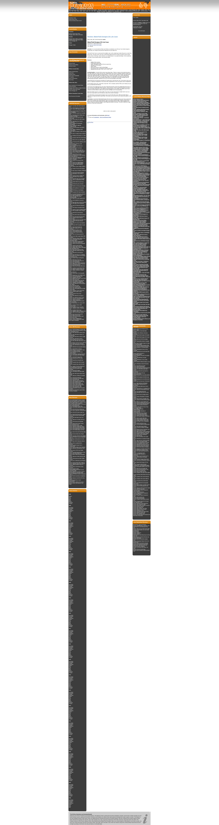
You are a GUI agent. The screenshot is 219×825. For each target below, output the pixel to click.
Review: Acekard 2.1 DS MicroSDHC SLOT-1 (140, 348)
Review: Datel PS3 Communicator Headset (76, 213)
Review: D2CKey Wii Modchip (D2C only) (141, 402)
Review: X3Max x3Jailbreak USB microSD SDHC (76, 130)
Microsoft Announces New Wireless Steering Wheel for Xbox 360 (141, 183)
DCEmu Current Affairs (92, 9)
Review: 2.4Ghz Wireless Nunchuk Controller (140, 333)
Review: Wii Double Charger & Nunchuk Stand (141, 417)
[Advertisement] (100, 24)
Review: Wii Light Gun (137, 435)
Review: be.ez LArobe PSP (74, 286)
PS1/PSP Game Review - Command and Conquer (141, 118)
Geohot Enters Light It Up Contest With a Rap (141, 303)
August (70, 496)
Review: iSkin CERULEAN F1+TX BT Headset (76, 439)
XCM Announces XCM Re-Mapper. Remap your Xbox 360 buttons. (140, 279)
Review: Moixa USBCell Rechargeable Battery (77, 455)
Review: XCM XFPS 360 (74, 379)
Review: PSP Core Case (74, 279)
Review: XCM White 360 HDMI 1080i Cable (76, 372)
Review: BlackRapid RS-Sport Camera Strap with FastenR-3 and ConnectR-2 (77, 400)
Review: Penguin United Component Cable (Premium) (140, 490)
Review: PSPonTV (72, 272)
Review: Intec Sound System (75, 287)
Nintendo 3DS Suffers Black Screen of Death (141, 239)
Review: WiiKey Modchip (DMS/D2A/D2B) (138, 409)
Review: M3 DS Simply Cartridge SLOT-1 (141, 484)
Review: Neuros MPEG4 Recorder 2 (76, 482)
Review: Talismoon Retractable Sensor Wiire (141, 390)
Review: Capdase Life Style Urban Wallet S (141, 473)
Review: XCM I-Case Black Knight (140, 441)
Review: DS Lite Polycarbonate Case (140, 469)
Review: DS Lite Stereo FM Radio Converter (140, 458)
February (71, 502)
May (70, 499)
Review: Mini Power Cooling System (76, 241)
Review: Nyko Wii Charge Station (140, 426)
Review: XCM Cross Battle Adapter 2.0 (77, 157)
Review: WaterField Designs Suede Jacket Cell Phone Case (76, 424)
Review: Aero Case (73, 317)
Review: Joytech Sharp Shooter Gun (140, 419)
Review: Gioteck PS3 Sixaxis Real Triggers (76, 161)
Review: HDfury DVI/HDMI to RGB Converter (76, 467)
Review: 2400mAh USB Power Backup (77, 463)
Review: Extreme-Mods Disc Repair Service (76, 434)
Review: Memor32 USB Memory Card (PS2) (77, 449)
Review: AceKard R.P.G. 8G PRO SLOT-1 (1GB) (141, 380)
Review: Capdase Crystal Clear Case (76, 267)
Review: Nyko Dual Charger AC (75, 226)
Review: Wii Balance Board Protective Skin (141, 364)
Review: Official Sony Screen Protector (77, 263)
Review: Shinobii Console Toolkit (75, 425)
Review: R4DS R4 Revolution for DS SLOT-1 (140, 486)
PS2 (72, 10)
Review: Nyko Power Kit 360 (75, 382)
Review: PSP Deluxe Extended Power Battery (77, 208)
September (71, 510)
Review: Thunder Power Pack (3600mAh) (75, 294)
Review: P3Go (136, 531)
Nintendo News (72, 74)
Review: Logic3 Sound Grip (74, 299)
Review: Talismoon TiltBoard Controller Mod (77, 376)
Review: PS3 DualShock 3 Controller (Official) (76, 188)
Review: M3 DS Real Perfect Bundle (140, 543)
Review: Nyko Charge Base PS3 (75, 195)
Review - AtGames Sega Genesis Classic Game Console (140, 116)
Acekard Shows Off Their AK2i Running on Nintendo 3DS (140, 283)
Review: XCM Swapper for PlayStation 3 (77, 107)
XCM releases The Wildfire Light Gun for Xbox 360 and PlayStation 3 (141, 125)
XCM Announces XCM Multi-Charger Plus (141, 241)
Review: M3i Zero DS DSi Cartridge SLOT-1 (140, 340)
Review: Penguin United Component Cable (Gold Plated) (140, 493)
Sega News (71, 72)
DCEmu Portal (72, 63)
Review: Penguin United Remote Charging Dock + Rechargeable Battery (141, 465)
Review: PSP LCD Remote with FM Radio (76, 235)
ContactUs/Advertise (117, 11)
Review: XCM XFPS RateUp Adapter (76, 172)
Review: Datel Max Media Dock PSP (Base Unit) (76, 251)
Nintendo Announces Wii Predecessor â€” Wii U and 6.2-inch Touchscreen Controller (141, 185)
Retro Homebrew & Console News (132, 10)
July (70, 497)
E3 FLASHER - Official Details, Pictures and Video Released (140, 143)
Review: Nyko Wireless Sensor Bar (140, 443)
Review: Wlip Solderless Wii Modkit (140, 383)
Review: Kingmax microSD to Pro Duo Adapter (77, 478)
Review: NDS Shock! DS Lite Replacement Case (139, 373)
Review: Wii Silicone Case (138, 510)
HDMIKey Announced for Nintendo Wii (141, 229)
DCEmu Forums (83, 9)
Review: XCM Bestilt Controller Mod (76, 378)
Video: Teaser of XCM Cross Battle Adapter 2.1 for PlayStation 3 (140, 210)
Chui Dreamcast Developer (74, 96)
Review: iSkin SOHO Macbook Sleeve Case (77, 442)
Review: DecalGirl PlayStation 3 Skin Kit (77, 194)
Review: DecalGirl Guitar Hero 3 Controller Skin (75, 446)
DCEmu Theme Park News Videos (76, 39)
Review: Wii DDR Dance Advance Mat (141, 345)
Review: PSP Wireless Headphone (76, 281)
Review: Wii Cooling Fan (138, 507)
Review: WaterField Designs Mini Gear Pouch (77, 266)
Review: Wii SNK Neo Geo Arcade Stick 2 (141, 352)
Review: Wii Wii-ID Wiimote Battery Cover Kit (141, 362)
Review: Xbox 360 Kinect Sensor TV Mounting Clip (76, 335)
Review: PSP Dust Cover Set (75, 259)
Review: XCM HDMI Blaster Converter (77, 428)
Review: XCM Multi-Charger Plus (75, 406)
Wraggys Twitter (72, 44)
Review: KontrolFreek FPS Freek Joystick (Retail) (76, 352)
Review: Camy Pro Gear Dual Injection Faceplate (77, 223)
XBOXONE (122, 10)
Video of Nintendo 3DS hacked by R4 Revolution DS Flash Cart (141, 285)
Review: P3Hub (136, 533)
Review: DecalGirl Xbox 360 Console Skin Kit (76, 363)
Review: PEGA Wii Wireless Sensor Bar (141, 432)
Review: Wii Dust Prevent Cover (139, 509)
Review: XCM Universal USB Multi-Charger (76, 422)
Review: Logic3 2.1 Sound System (76, 298)
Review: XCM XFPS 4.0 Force (75, 154)
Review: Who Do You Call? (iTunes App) (141, 528)
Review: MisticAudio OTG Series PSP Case (77, 303)
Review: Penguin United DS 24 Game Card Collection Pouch (141, 502)
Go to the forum (141, 30)
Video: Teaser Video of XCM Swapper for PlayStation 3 (141, 213)
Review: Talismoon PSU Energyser (76, 380)
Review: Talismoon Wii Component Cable (141, 487)
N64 (81, 10)
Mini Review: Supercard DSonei (139, 524)
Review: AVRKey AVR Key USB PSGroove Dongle (75, 144)
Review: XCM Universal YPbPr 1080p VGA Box (76, 459)
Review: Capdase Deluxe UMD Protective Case (75, 305)
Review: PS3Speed (137, 532)
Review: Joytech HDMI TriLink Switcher (77, 447)
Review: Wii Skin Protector (138, 506)
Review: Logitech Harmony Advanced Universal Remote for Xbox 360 (76, 367)
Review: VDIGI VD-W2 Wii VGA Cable (141, 403)
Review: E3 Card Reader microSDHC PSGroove (76, 128)
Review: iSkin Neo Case (74, 285)
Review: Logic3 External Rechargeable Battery (77, 244)
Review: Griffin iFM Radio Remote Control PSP (76, 221)
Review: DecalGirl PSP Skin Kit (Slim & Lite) (77, 193)
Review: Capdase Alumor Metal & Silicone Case (76, 218)
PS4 (149, 9)
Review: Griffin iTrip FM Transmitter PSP (77, 219)
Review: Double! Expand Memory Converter (76, 233)
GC (90, 10)
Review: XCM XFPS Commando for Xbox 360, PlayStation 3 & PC (77, 331)
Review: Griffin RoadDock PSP (75, 230)
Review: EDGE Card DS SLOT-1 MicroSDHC (140, 385)
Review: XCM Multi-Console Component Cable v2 (77, 474)
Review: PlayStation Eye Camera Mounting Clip (76, 122)
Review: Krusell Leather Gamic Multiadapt (75, 292)
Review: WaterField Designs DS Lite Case (140, 463)
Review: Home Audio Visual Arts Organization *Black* (75, 240)
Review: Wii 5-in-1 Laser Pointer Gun (140, 401)
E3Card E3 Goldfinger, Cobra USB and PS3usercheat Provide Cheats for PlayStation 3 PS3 (141, 247)
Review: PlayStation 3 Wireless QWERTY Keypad (75, 159)
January (70, 503)
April (70, 500)
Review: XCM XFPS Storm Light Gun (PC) (76, 413)
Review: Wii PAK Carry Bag (138, 488)
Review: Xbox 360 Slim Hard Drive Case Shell (77, 341)
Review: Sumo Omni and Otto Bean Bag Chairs (77, 432)
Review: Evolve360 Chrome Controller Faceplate (77, 388)
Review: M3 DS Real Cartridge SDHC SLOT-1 (141, 395)
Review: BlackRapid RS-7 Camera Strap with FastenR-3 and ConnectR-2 (77, 403)
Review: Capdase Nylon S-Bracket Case (77, 311)
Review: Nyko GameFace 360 (75, 386)
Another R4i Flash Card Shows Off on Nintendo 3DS (141, 281)
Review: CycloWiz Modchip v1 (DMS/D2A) (139, 454)
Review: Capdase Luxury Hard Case (76, 290)
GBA (87, 10)
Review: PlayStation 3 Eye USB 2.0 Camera (76, 174)
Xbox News (71, 79)
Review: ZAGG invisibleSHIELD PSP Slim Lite (76, 180)
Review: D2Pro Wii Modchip (138, 366)
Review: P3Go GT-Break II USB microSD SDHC (77, 132)
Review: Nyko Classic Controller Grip (141, 398)
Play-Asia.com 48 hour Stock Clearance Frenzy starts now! (139, 245)
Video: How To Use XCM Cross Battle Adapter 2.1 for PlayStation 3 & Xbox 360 (141, 193)
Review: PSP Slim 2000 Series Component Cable (75, 197)
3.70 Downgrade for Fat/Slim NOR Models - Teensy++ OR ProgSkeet (140, 150)
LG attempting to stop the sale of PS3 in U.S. (141, 313)
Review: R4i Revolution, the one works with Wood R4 (141, 530)
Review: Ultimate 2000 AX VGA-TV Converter (76, 465)
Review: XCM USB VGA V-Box (139, 430)
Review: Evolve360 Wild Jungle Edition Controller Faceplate (77, 390)
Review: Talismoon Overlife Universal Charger (76, 420)
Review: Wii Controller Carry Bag (140, 508)
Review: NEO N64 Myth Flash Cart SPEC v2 (76, 418)
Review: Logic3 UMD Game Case (76, 246)
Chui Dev (103, 11)
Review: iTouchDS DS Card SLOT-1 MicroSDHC (140, 371)
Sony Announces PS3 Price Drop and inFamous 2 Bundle (141, 153)
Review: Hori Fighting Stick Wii (139, 391)
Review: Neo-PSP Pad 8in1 (74, 264)
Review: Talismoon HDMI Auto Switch (76, 426)
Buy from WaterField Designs (95, 44)
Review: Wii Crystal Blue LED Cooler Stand (140, 437)
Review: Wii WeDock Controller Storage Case (141, 439)
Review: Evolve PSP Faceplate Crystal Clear (77, 225)
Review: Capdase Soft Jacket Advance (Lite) (141, 477)
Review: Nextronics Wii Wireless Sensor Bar (141, 461)
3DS (75, 10)
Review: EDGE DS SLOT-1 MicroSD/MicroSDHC (138, 354)
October (70, 509)
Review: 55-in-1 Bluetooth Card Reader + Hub (77, 461)
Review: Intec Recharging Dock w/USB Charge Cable (77, 289)
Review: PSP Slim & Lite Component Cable (76, 204)
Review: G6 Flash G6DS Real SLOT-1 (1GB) (141, 451)
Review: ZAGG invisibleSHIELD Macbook (75, 444)
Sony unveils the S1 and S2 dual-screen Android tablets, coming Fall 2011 (141, 199)
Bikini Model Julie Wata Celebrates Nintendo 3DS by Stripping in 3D (141, 250)
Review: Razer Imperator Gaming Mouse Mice (77, 411)
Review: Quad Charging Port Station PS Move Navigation (77, 111)
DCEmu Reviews (144, 10)
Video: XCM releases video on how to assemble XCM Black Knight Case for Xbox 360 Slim (141, 171)
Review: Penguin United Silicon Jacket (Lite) (141, 500)
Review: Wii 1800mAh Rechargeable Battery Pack (140, 483)
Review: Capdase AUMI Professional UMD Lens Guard (76, 301)
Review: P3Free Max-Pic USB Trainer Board (77, 120)
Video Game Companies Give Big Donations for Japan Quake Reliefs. (141, 265)
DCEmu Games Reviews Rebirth (140, 121)
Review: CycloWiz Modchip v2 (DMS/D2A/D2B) (139, 411)
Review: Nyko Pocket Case (74, 315)
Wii (92, 10)
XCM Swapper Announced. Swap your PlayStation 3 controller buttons (141, 224)
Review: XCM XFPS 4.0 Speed (75, 348)
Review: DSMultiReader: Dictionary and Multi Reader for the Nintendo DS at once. (141, 526)
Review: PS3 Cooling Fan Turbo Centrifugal (75, 228)
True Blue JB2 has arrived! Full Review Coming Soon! (140, 133)
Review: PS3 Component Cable (75, 231)
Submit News (109, 11)
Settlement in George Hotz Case (140, 225)
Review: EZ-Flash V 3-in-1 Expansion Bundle (141, 422)
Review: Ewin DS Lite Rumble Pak (140, 468)
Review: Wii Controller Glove (139, 513)
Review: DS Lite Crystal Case (139, 470)
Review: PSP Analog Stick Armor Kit (76, 260)
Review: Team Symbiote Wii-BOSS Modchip (140, 405)
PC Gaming (71, 77)
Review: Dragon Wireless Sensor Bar (141, 420)
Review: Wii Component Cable (139, 504)
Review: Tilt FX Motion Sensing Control (77, 151)
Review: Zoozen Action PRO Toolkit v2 (77, 462)
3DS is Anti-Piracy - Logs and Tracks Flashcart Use (141, 273)
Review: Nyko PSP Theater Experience (77, 262)
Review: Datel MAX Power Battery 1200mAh (76, 177)
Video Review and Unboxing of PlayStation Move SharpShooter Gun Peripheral (141, 290)
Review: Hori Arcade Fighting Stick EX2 (77, 353)
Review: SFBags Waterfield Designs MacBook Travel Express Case (141, 101)
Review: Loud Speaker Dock (139, 452)
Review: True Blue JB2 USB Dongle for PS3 (77, 106)
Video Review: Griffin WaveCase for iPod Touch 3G (141, 535)
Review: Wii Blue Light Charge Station (141, 433)
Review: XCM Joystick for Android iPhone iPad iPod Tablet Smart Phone (141, 103)
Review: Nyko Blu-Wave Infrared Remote (77, 202)
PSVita (142, 9)
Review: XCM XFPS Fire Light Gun (76, 149)
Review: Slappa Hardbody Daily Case (76, 268)
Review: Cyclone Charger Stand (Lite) (141, 459)
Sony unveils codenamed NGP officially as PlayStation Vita (140, 188)
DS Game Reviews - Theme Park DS (141, 120)
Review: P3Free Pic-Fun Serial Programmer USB (75, 148)
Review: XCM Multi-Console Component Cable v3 (77, 437)
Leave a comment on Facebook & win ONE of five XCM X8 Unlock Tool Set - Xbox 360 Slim (141, 297)
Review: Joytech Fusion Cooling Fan (76, 175)
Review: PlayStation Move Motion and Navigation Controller (76, 116)
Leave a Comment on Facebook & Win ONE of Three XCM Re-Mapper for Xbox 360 (141, 155)
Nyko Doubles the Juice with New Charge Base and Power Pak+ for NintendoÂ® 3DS (140, 270)
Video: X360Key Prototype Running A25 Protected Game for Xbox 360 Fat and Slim (141, 202)
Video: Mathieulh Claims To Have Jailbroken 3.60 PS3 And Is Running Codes (141, 259)
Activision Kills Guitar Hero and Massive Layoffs (140, 309)
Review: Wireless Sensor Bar (139, 512)
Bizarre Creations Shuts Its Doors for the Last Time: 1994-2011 (141, 295)
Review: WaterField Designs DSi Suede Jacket (141, 335)
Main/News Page (72, 17)
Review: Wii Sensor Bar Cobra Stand (140, 445)
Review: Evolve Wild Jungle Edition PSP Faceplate (77, 237)
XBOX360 (117, 10)
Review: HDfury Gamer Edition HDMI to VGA (77, 167)
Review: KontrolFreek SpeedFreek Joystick (76, 361)
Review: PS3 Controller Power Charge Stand (77, 211)
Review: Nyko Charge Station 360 (76, 383)
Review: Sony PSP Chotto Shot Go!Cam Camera (77, 215)
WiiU (95, 10)
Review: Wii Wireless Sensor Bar (140, 414)
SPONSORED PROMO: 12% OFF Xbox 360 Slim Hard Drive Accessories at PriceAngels (141, 196)
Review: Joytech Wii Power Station (140, 415)
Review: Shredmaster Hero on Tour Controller (140, 350)
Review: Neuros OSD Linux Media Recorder (76, 451)
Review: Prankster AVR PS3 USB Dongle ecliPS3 (77, 138)
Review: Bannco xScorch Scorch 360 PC (77, 342)
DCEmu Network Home (74, 9)
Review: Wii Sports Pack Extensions (140, 503)
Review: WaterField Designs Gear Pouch (77, 278)
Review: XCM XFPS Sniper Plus (75, 357)
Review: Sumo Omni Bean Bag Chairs (77, 427)
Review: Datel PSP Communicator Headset (76, 253)
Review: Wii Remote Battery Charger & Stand (141, 447)
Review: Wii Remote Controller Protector (141, 505)
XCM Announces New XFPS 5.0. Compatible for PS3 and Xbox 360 (140, 315)
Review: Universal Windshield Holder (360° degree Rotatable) (76, 320)
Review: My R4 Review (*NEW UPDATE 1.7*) (141, 551)
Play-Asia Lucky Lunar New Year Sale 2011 (141, 305)
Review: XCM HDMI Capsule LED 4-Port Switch (77, 408)
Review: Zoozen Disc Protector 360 (76, 384)
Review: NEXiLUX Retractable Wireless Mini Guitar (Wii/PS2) (77, 156)
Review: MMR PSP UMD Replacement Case (77, 199)
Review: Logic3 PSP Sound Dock (76, 242)
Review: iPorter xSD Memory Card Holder (76, 484)
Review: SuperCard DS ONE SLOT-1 (141, 456)
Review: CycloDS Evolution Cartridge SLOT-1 (140, 428)
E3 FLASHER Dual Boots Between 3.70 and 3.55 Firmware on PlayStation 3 (141, 145)
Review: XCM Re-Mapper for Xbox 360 (77, 329)
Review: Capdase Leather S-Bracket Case (76, 308)
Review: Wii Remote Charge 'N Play (140, 449)
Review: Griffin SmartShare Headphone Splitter (77, 476)
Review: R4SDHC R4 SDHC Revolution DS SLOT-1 (141, 356)
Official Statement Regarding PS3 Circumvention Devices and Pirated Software (141, 300)
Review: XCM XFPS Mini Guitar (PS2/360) (75, 369)
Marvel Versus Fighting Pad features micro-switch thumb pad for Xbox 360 (141, 307)
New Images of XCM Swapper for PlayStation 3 (140, 215)
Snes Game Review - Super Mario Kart (141, 119)
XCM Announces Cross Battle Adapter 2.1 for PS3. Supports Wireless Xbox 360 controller (139, 221)
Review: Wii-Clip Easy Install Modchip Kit (141, 367)
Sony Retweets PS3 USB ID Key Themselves (140, 311)
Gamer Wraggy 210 (133, 9)
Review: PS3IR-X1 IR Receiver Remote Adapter (77, 186)
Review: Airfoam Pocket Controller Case (141, 429)
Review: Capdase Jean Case (75, 277)
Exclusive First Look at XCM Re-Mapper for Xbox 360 (140, 253)
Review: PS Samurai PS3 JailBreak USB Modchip (77, 142)
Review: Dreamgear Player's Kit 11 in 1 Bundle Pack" (141, 542)
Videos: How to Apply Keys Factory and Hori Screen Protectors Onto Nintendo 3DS (141, 267)
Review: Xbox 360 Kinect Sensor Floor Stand (77, 333)
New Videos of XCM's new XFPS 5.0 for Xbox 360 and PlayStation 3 (141, 287)
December (71, 507)
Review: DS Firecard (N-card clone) (140, 544)
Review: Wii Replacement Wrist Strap (140, 511)
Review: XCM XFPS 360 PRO (75, 377)
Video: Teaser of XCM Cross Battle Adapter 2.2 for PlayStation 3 (140, 208)
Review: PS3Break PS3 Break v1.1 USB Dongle (77, 136)
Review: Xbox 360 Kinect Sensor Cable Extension (77, 337)
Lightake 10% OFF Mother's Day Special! (140, 123)
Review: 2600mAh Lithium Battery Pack (77, 238)
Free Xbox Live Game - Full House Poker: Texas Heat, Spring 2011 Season (140, 262)
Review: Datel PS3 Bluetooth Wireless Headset (77, 206)
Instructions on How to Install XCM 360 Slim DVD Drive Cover (141, 161)
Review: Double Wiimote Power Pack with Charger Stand (140, 407)
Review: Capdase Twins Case (75, 310)
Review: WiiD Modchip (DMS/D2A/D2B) (141, 440)
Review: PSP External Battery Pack (76, 316)
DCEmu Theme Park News (122, 9)
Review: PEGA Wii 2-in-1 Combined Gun (141, 388)
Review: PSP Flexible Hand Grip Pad (76, 280)
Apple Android (111, 10)
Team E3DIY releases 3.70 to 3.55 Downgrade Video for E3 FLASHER (141, 148)
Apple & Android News (73, 71)
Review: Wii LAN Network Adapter (140, 412)
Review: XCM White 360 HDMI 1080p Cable (76, 355)
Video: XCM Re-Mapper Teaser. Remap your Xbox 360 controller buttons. (141, 257)
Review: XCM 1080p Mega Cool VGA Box (76, 430)
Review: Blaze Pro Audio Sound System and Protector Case (77, 256)
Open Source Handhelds (102, 10)
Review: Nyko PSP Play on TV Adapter (77, 254)
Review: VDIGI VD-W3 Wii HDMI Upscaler (140, 331)
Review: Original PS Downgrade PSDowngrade (75, 124)
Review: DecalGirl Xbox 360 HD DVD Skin (76, 365)
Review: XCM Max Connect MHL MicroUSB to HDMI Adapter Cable (140, 114)
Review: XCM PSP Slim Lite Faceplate (77, 178)
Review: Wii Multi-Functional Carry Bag (141, 444)
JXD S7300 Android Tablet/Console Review (141, 108)
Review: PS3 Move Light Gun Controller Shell (77, 114)
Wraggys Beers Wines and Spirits (76, 34)
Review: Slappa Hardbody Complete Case (76, 270)
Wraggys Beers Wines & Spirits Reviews (77, 87)
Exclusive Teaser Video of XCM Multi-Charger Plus (141, 233)
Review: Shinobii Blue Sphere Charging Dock (141, 342)
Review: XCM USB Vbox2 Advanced (76, 409)
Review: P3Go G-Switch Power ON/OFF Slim (77, 134)
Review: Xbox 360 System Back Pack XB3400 (77, 374)
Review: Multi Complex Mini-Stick (140, 418)
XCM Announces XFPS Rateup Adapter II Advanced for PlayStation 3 (141, 166)
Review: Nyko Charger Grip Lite (139, 471)
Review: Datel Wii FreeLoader (139, 365)
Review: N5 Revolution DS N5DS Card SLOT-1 (141, 378)
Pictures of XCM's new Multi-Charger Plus (141, 231)
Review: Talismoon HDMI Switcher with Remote (77, 457)
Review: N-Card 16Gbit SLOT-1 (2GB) (141, 442)
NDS (78, 10)
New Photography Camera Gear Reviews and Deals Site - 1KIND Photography (140, 135)
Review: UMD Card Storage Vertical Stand (76, 313)
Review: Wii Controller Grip (138, 497)
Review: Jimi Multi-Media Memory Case (77, 452)
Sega (139, 9)
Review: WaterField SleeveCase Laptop (77, 414)
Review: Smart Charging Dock (75, 318)
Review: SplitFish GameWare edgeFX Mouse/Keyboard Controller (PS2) (77, 472)
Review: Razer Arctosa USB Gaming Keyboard (76, 416)
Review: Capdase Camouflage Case (76, 282)
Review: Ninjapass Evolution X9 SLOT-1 (141, 448)
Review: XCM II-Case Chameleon (140, 434)
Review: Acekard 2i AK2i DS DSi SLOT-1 (141, 346)
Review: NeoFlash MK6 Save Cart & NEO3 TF (140, 387)
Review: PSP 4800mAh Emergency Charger (76, 296)
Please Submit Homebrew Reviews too (141, 536)
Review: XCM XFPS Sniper (74, 370)
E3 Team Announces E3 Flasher (140, 151)
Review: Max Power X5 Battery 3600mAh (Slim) (77, 171)
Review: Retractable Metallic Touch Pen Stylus (141, 467)
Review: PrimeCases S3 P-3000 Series (77, 275)
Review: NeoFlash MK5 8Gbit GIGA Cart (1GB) (141, 475)
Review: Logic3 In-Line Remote (75, 245)
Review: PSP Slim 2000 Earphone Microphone (76, 165)
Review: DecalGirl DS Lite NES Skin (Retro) (140, 481)
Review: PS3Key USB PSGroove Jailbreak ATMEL (76, 146)
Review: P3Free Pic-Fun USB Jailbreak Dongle (77, 140)
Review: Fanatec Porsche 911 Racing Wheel (77, 169)
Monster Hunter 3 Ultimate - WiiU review (140, 112)
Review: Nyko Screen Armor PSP (76, 314)
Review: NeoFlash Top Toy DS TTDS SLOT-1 (141, 393)
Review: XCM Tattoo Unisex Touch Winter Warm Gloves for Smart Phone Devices (141, 105)
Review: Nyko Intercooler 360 (75, 385)
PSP (146, 9)
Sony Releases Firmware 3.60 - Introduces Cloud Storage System (140, 275)
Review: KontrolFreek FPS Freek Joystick (76, 359)
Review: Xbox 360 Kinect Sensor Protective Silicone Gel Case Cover (76, 339)
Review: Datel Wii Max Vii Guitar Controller (139, 358)
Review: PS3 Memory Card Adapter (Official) (76, 190)
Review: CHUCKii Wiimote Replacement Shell (141, 425)
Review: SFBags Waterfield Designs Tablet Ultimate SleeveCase (141, 110)
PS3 (70, 10)
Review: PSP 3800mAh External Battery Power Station (77, 284)
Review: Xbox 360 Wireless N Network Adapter (77, 345)
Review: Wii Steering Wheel (138, 498)
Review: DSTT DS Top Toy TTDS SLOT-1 (141, 382)
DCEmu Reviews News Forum (75, 20)
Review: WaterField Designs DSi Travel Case (141, 338)
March (70, 501)
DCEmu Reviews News (138, 99)
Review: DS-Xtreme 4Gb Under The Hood (140, 548)
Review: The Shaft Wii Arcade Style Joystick (140, 369)
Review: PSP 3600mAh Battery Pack (76, 297)
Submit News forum (73, 19)
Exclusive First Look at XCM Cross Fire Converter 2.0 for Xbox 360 (141, 178)
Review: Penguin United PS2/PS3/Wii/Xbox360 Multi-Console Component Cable (76, 469)
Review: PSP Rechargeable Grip (75, 276)
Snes (84, 10)
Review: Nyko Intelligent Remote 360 (76, 381)
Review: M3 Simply (137, 537)
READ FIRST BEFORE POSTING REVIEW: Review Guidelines (140, 546)
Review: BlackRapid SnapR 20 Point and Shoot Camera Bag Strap (77, 405)
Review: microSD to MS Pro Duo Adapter (77, 435)
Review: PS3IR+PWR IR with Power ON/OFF (76, 182)
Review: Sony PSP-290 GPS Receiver (77, 216)
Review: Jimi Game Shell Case (75, 453)
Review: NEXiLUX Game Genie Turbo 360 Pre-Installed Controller (77, 350)
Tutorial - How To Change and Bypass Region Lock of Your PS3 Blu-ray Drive (141, 205)
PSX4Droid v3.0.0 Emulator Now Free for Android (141, 227)
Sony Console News (73, 78)
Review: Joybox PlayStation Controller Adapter (141, 397)
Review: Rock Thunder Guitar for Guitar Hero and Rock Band (141, 344)
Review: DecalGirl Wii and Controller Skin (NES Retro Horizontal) (141, 515)
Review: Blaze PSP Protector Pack (76, 249)
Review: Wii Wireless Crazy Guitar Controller (140, 360)
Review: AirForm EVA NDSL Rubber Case (140, 539)
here (108, 115)
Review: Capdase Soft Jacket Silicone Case (141, 479)
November (71, 508)
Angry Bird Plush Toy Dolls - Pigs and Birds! (141, 277)
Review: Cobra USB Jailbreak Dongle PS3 (76, 109)
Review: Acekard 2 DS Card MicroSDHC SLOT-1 (141, 375)
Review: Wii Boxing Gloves (138, 491)
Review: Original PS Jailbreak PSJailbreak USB (75, 126)
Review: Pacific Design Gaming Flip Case (76, 258)
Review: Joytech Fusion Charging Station (77, 209)
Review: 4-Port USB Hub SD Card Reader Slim (76, 118)
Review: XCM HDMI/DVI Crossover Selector (76, 201)
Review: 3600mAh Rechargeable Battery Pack (77, 347)
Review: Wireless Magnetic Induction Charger (76, 153)
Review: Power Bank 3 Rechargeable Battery (76, 274)
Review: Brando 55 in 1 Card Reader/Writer (75, 480)
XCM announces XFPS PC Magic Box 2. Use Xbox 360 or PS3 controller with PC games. (141, 127)
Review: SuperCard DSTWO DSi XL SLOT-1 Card (140, 329)
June (70, 498)
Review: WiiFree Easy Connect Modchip (141, 431)
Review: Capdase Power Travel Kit (76, 306)
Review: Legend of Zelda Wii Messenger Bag (141, 400)
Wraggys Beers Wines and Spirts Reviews (106, 9)
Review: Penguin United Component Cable (140, 496)
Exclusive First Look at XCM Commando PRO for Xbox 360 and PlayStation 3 (141, 180)
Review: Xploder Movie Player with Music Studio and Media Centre (77, 248)
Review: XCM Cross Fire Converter (76, 343)
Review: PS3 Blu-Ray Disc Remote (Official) (76, 184)
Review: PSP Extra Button (74, 261)
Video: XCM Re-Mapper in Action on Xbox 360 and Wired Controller (141, 243)
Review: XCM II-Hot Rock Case (139, 423)
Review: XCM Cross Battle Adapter (76, 162)
